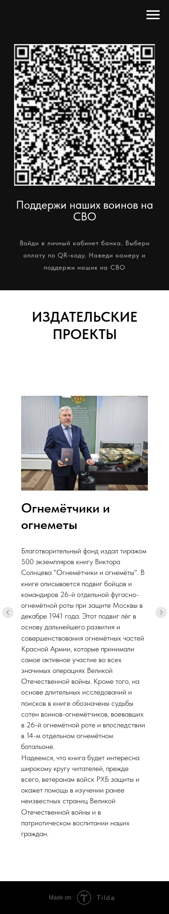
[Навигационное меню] (153, 15)
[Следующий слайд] (161, 612)
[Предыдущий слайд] (8, 612)
